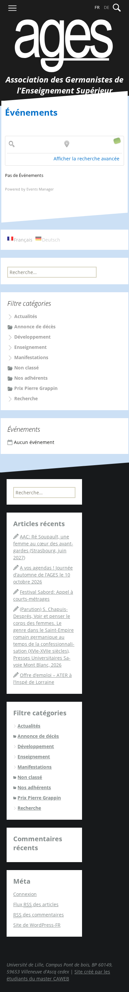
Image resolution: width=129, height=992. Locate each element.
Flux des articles (36, 904)
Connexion (25, 894)
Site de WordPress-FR (37, 925)
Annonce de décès (35, 326)
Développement (32, 337)
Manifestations (31, 357)
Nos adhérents (31, 378)
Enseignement (30, 347)
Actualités (25, 316)
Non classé (26, 367)
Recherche (26, 398)
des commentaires (38, 914)
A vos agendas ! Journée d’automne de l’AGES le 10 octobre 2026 (43, 575)
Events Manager (40, 189)
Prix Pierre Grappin (36, 388)
